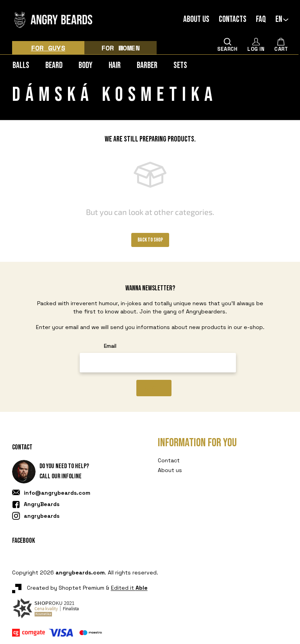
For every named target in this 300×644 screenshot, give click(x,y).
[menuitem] (21, 65)
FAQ (261, 19)
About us (196, 19)
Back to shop (150, 239)
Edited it (129, 588)
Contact (169, 460)
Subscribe (154, 388)
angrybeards (41, 515)
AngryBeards (41, 504)
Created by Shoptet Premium (65, 588)
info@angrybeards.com (57, 492)
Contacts (232, 19)
